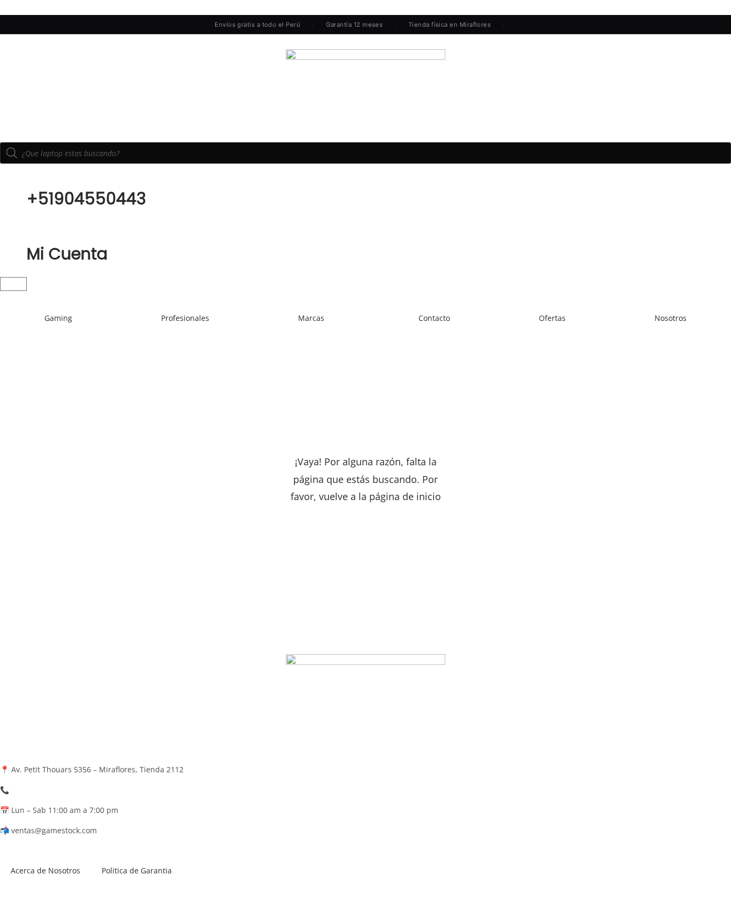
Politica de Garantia (137, 870)
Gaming (58, 318)
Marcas (311, 318)
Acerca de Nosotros (45, 870)
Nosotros (670, 318)
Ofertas (552, 318)
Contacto (434, 318)
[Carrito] (13, 284)
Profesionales (185, 318)
